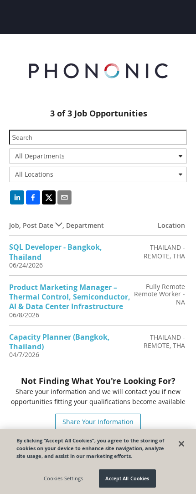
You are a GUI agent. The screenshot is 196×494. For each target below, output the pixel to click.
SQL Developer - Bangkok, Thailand (55, 252)
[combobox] (98, 156)
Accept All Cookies (127, 478)
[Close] (181, 444)
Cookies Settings (63, 478)
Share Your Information (98, 421)
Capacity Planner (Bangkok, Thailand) (59, 342)
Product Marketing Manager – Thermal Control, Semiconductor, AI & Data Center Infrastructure (69, 297)
